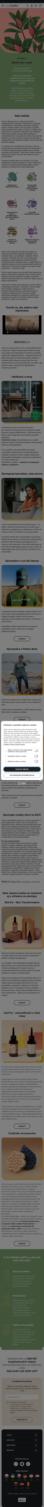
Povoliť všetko (22, 769)
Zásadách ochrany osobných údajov (14, 744)
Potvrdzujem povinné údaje (22, 775)
